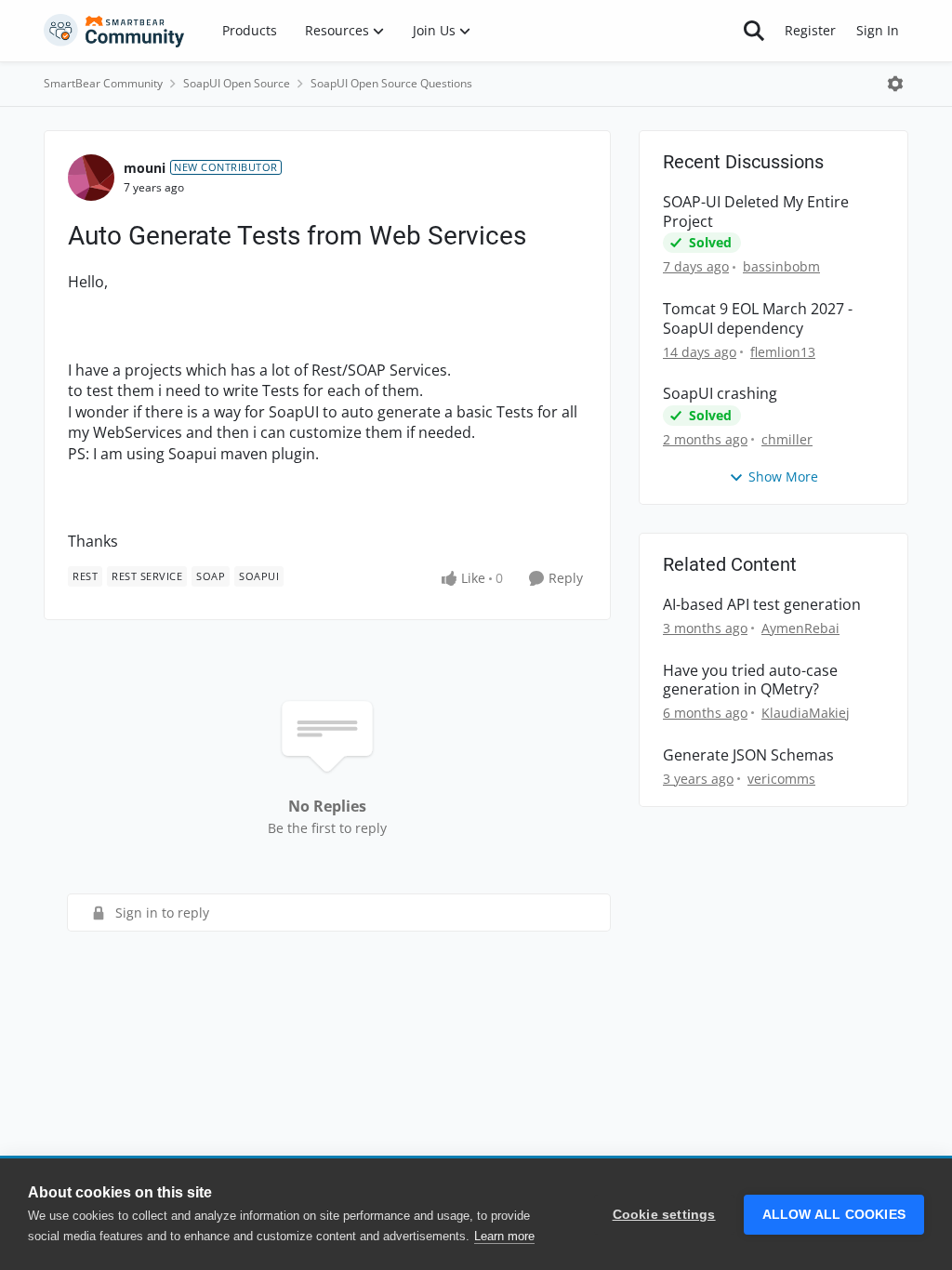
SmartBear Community (103, 83)
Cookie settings (664, 1215)
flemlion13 (782, 352)
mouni (144, 168)
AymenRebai (800, 628)
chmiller (787, 439)
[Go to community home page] (114, 30)
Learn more (504, 1236)
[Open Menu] (895, 84)
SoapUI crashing (720, 393)
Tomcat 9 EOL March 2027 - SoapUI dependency (758, 318)
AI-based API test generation (762, 605)
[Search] (754, 31)
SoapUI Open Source (236, 83)
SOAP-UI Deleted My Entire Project (756, 212)
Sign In (877, 30)
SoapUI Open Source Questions (391, 83)
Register (810, 30)
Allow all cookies (834, 1215)
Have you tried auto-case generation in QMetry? (750, 680)
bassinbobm (781, 266)
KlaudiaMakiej (805, 712)
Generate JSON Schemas (748, 755)
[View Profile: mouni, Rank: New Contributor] (91, 177)
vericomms (781, 778)
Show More (783, 476)
